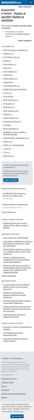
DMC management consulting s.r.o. (15, 50)
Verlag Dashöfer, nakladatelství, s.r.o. (16, 138)
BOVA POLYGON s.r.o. (10, 100)
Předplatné (5, 390)
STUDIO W (7, 61)
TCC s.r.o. (6, 152)
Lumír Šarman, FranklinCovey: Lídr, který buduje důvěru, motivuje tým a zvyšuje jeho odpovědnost (18, 243)
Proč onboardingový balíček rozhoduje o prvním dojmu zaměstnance (17, 302)
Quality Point (7, 75)
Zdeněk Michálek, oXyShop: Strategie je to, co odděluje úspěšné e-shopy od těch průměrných (17, 251)
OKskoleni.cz (7, 114)
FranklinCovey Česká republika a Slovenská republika (14, 133)
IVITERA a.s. (18, 358)
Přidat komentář (24, 7)
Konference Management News (13, 189)
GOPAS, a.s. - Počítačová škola (13, 145)
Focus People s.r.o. (9, 64)
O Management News (9, 379)
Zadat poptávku (11, 180)
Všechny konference (8, 212)
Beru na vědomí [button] (17, 416)
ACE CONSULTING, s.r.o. (11, 86)
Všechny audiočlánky (8, 276)
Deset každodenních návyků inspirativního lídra (13, 334)
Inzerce (4, 386)
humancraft (7, 68)
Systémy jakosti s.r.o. (10, 79)
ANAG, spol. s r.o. (9, 104)
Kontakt (4, 397)
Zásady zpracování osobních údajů (13, 394)
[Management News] (11, 2)
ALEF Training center (11, 111)
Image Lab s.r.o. (8, 156)
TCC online (7, 125)
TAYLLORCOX (8, 96)
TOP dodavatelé (7, 46)
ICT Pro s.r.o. (7, 93)
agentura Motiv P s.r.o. (11, 118)
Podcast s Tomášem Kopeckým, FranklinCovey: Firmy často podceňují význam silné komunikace (16, 259)
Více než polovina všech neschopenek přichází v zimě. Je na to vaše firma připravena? (16, 287)
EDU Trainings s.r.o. (10, 72)
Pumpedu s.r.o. (8, 82)
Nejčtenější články (8, 281)
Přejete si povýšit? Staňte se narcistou (13, 17)
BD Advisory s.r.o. (9, 107)
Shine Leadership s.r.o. (11, 129)
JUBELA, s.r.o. (8, 142)
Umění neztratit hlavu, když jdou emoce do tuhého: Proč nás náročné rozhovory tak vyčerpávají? (17, 309)
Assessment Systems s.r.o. (12, 121)
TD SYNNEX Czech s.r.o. (11, 57)
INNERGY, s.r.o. (8, 54)
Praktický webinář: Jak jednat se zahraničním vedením (14, 316)
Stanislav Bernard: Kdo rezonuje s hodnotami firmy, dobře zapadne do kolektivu (15, 225)
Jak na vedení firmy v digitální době (15, 238)
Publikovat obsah (7, 382)
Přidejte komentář (23, 34)
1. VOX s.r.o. (7, 149)
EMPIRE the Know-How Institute (15, 89)
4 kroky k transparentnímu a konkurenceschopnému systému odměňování (14, 295)
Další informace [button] (18, 411)
